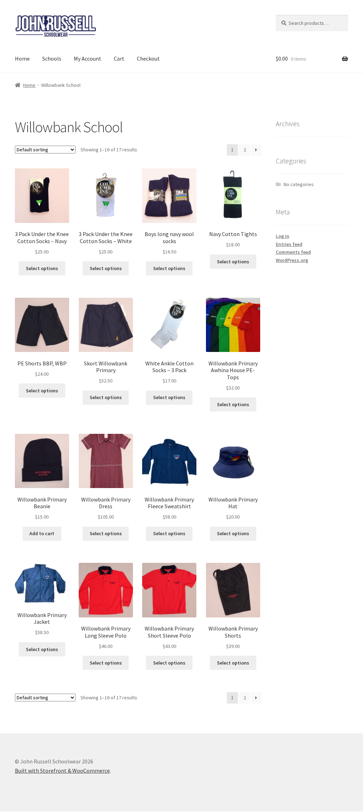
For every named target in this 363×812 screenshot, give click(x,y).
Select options (42, 268)
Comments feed (293, 252)
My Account (87, 58)
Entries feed (289, 244)
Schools (51, 58)
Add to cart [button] (41, 533)
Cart (119, 58)
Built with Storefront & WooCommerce (62, 770)
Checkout (148, 58)
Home (22, 58)
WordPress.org (292, 260)
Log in (282, 236)
